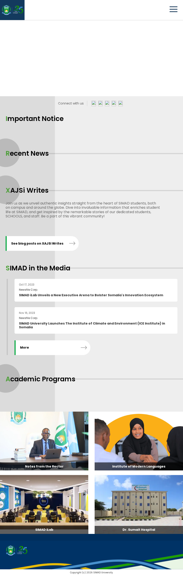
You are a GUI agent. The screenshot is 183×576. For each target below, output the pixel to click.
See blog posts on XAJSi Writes (37, 243)
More (24, 347)
